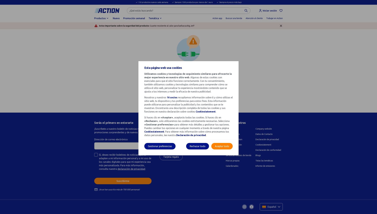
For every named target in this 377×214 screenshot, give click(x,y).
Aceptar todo (222, 146)
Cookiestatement (206, 111)
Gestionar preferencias (160, 146)
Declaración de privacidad (191, 135)
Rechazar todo (197, 146)
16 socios (172, 97)
